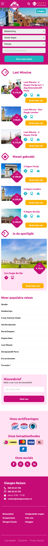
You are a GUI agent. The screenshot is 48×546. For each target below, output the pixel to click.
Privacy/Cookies (37, 540)
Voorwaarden (10, 540)
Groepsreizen (9, 518)
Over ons (29, 518)
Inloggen (29, 522)
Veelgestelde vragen (34, 514)
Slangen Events (10, 522)
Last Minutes (22, 72)
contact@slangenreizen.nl (20, 499)
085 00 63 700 (14, 488)
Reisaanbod (8, 514)
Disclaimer (22, 540)
